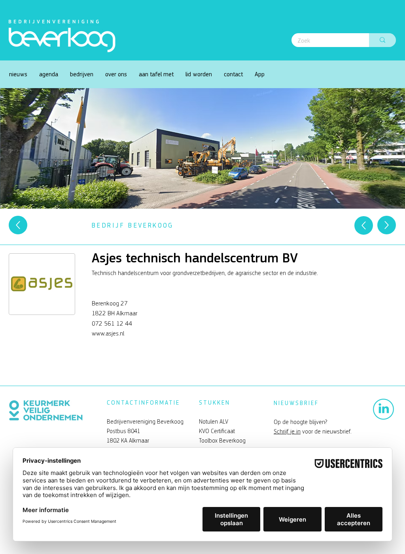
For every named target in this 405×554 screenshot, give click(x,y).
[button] (116, 74)
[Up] (18, 225)
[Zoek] (382, 40)
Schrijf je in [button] (287, 431)
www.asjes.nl (108, 333)
